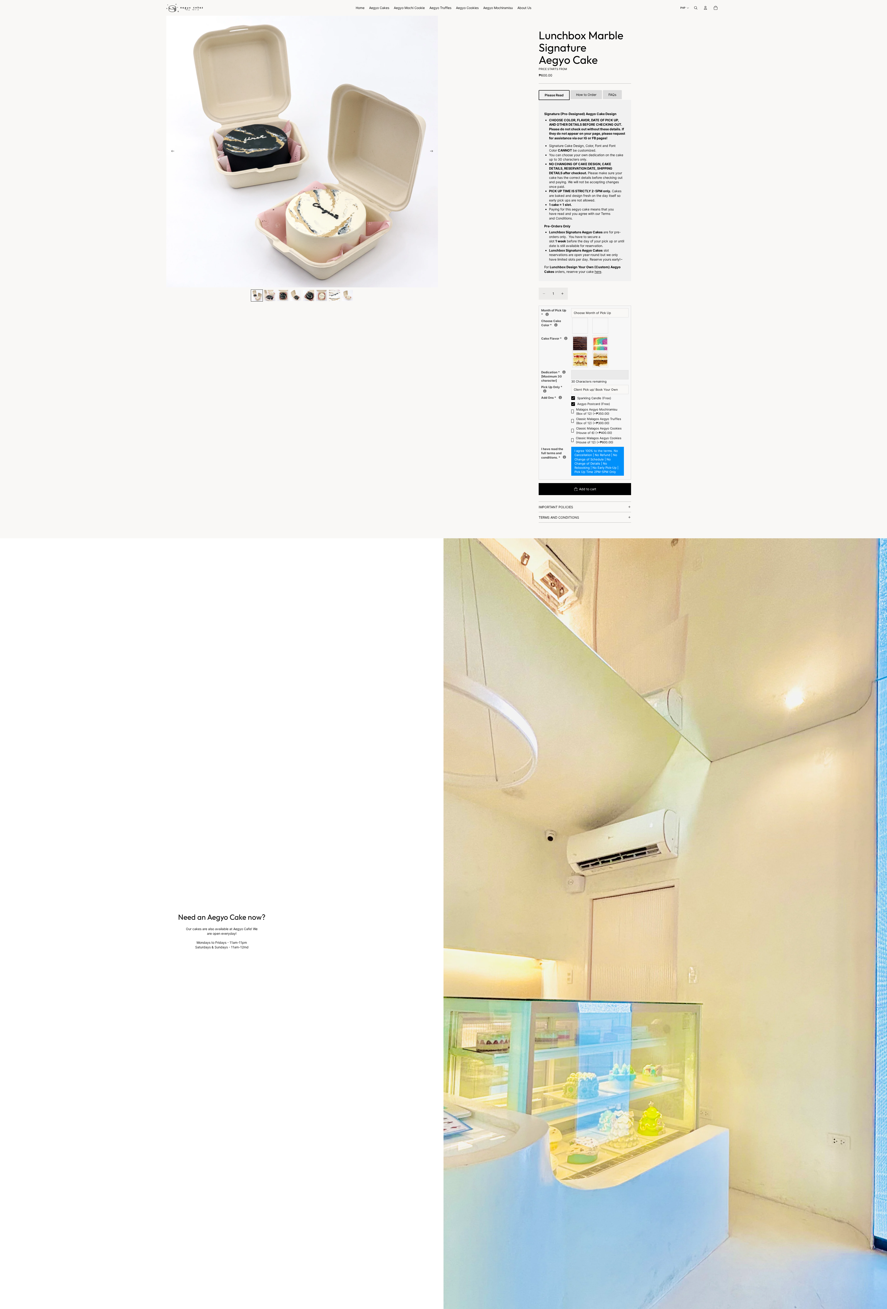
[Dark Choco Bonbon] (580, 343)
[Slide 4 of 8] (295, 295)
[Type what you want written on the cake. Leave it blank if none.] (564, 372)
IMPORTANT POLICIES (556, 507)
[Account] (705, 8)
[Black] (601, 326)
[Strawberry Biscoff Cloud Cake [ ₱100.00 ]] (580, 359)
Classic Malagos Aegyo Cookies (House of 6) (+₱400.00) (599, 430)
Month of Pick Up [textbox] (553, 312)
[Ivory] (580, 326)
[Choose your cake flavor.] (566, 338)
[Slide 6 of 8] (321, 295)
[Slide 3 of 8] (282, 295)
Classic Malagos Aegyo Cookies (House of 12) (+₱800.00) (598, 440)
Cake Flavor (554, 338)
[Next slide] (433, 151)
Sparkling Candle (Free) (594, 398)
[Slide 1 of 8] (256, 295)
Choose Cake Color (551, 323)
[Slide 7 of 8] (334, 295)
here (598, 272)
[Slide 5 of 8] (308, 295)
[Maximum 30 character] (553, 376)
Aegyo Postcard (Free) (593, 404)
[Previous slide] (171, 151)
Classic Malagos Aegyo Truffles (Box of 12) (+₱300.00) (598, 421)
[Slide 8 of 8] (347, 295)
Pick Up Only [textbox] (551, 387)
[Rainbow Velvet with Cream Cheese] (601, 343)
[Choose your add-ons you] (560, 397)
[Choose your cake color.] (556, 325)
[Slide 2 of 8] (269, 295)
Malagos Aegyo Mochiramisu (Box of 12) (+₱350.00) (596, 411)
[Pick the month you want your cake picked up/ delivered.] (547, 314)
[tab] (554, 95)
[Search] (696, 8)
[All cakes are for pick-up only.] (545, 391)
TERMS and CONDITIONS (559, 517)
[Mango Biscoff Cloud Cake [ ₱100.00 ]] (601, 359)
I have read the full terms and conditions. (553, 453)
